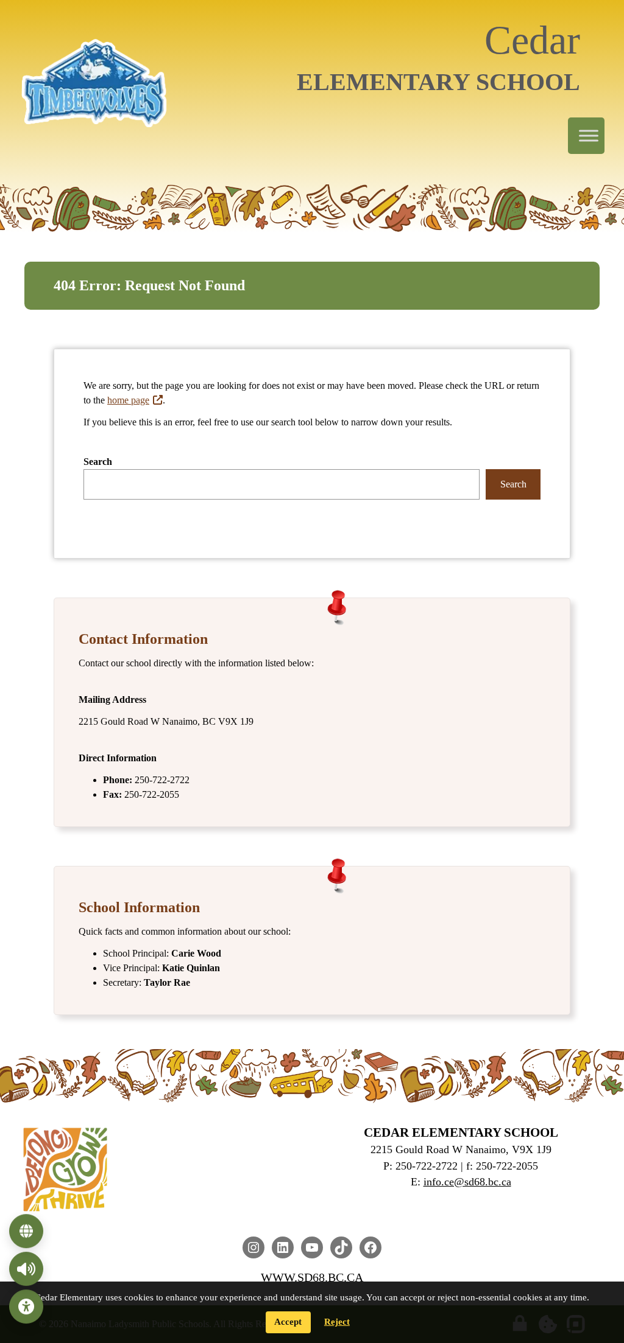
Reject (337, 1322)
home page (128, 400)
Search (97, 461)
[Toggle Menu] (588, 136)
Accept (288, 1322)
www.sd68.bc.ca (312, 1277)
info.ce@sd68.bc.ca (467, 1182)
